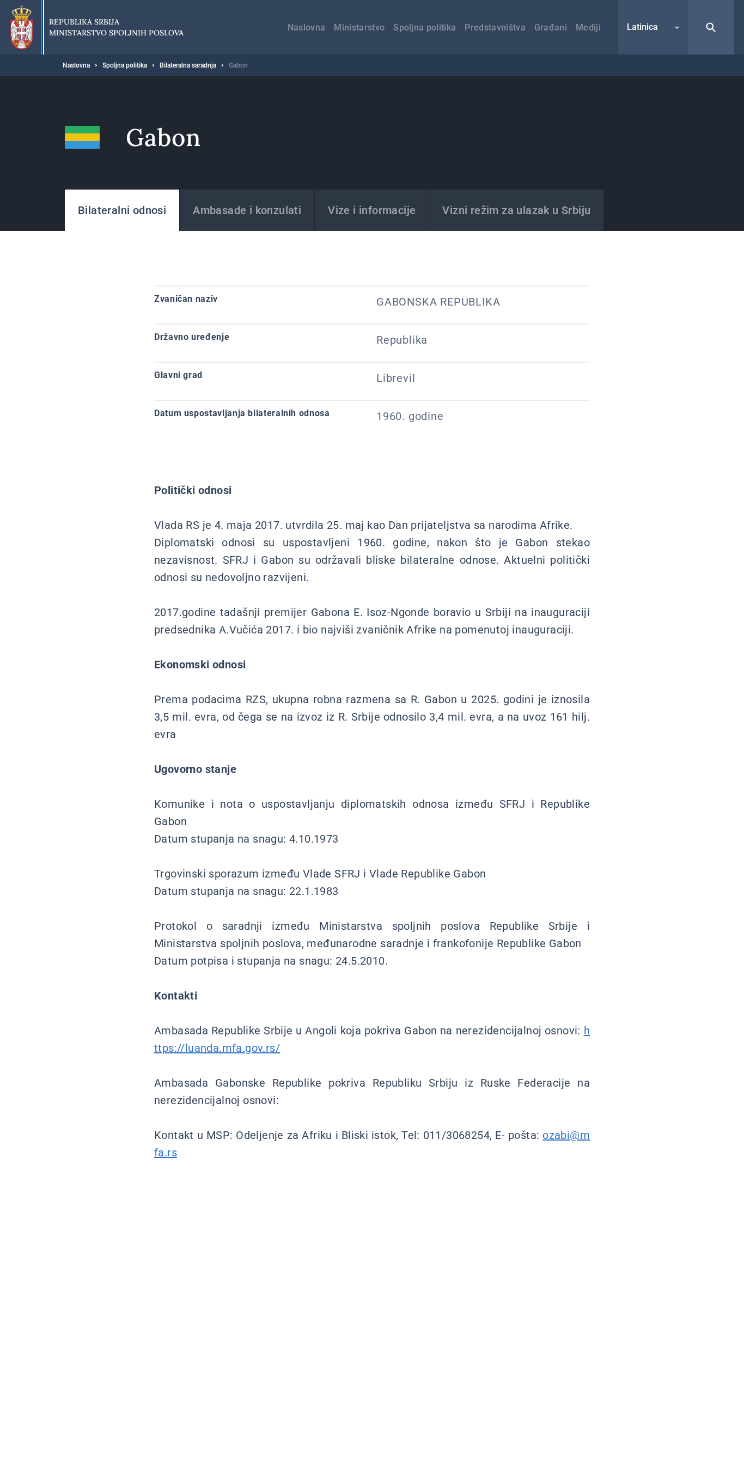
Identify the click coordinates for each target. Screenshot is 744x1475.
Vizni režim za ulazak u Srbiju (516, 210)
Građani (550, 27)
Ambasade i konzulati (247, 210)
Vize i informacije (372, 210)
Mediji (588, 27)
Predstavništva (495, 27)
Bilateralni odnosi (122, 210)
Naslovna (307, 27)
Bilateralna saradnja (188, 65)
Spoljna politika (424, 27)
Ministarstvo (359, 27)
